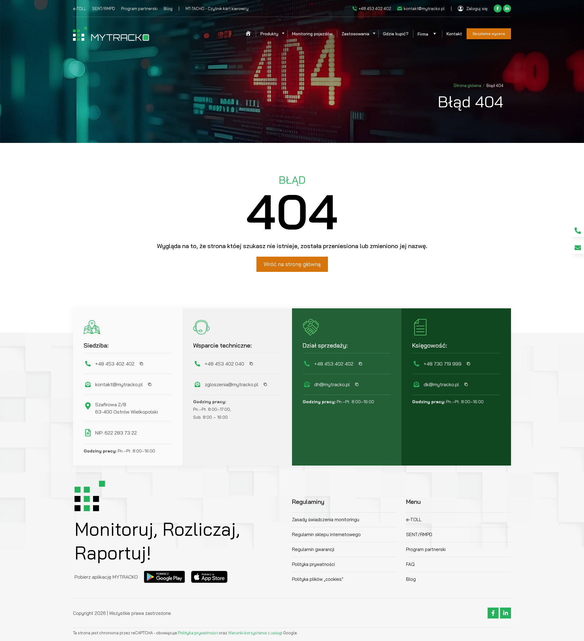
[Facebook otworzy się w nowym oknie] (498, 8)
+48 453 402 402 (375, 8)
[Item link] (578, 230)
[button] (140, 363)
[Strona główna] (248, 33)
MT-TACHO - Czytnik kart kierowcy (217, 8)
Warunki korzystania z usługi (255, 632)
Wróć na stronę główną (292, 264)
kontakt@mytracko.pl (424, 8)
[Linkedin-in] (505, 613)
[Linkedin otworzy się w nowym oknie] (507, 8)
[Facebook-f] (493, 613)
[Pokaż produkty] (283, 33)
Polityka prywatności (198, 632)
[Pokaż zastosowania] (374, 33)
